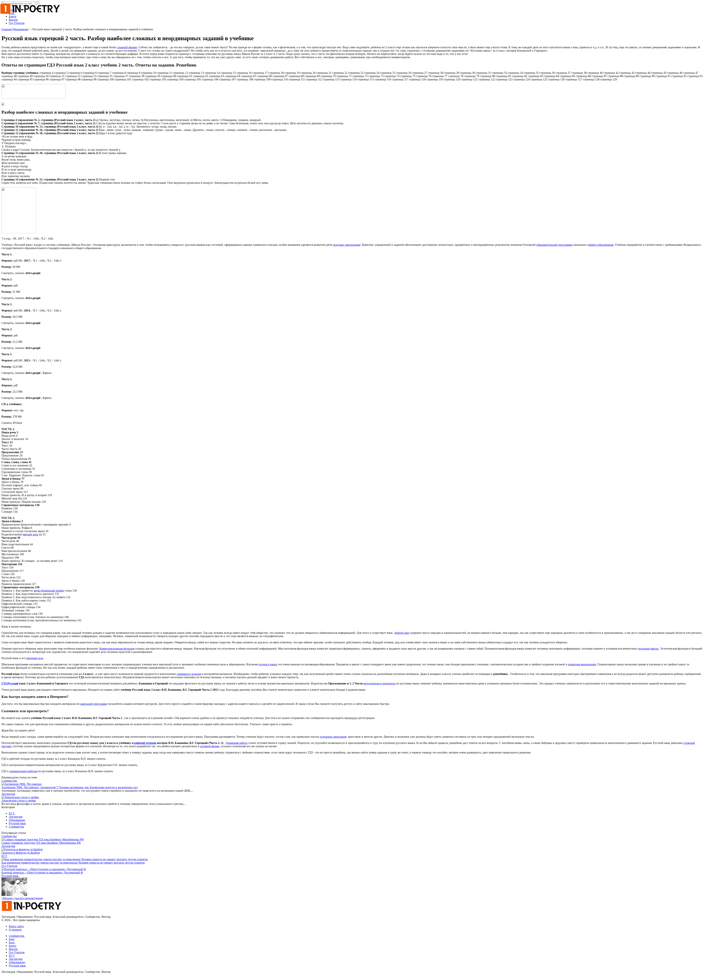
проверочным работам (23, 771)
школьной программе (93, 703)
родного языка (268, 664)
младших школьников (346, 244)
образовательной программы (554, 244)
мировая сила (34, 658)
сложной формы (127, 47)
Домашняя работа (236, 742)
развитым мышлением (582, 664)
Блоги (12, 945)
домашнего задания (189, 673)
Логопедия (8, 793)
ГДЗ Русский (9, 683)
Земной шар (401, 632)
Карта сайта (16, 926)
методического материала (379, 683)
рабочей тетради (145, 742)
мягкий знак (30, 534)
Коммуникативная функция (116, 648)
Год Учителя (16, 23)
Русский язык (17, 823)
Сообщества (16, 826)
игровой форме (209, 746)
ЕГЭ (12, 813)
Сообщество (9, 780)
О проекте (15, 929)
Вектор (13, 19)
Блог (12, 939)
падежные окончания (333, 736)
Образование (17, 820)
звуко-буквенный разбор (49, 590)
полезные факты (648, 648)
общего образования (600, 244)
